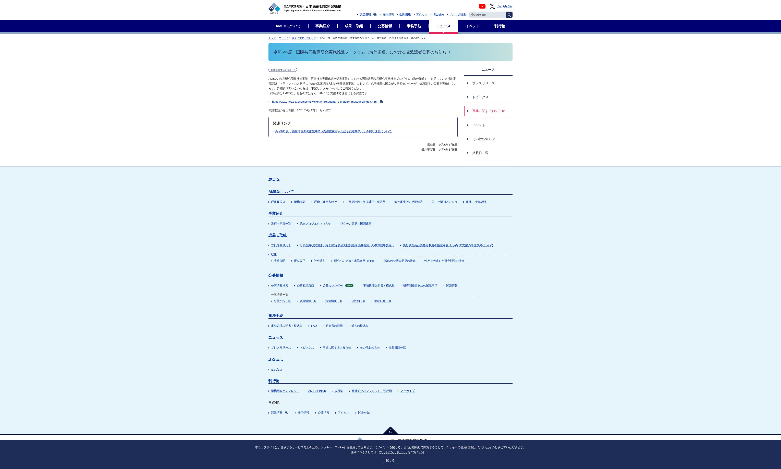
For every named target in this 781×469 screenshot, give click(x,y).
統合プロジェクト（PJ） (316, 223)
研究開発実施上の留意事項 (420, 285)
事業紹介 (275, 213)
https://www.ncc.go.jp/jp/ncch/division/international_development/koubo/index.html (324, 101)
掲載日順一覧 (382, 301)
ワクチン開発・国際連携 (356, 223)
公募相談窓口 (305, 285)
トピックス (307, 347)
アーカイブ (407, 390)
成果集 (339, 390)
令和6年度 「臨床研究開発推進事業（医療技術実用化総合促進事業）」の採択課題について (333, 131)
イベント (275, 359)
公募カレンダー (337, 285)
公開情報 (405, 14)
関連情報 (452, 285)
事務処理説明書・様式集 (379, 285)
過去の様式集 (360, 325)
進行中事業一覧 (281, 223)
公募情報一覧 (308, 301)
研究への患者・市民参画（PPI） (355, 260)
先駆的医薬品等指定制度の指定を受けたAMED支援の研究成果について (448, 245)
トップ (272, 38)
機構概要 (299, 201)
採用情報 (388, 14)
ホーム (273, 179)
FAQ (314, 325)
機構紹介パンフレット (285, 390)
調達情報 (365, 14)
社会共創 (319, 260)
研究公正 (299, 260)
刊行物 (273, 381)
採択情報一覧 (334, 301)
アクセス (422, 14)
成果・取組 (277, 235)
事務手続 (275, 316)
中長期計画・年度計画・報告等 (366, 201)
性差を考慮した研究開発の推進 (444, 260)
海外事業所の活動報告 (408, 201)
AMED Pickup (317, 390)
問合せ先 (438, 14)
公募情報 (275, 275)
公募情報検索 (279, 285)
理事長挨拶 (278, 201)
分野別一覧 (358, 301)
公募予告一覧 (282, 301)
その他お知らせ (370, 347)
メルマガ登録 (458, 14)
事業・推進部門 (476, 201)
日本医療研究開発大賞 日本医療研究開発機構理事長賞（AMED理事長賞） (347, 245)
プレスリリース (281, 245)
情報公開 (279, 260)
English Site (505, 6)
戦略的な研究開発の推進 (400, 260)
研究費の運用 (334, 325)
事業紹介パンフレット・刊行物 (372, 390)
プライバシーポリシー (393, 452)
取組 (274, 254)
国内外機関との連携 (444, 201)
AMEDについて (281, 192)
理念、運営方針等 (325, 201)
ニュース (284, 38)
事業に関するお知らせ (304, 38)
